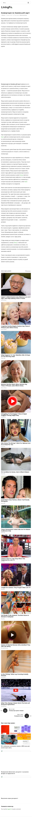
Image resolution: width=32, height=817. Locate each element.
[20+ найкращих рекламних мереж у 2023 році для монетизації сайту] (16, 734)
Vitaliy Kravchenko (23, 15)
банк (2, 137)
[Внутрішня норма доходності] (16, 786)
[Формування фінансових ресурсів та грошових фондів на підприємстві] (16, 760)
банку (21, 175)
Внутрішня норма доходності (9, 798)
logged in (9, 809)
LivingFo (6, 7)
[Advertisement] (16, 65)
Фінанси (3, 15)
